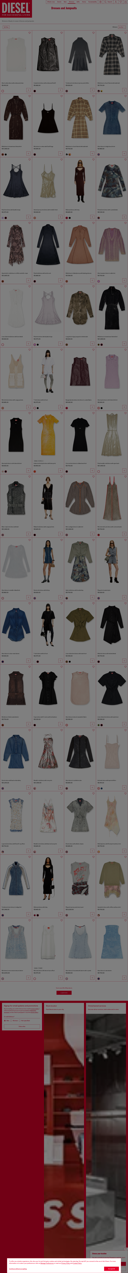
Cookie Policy (77, 1263)
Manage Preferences (47, 1263)
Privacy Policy (65, 1263)
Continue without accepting (18, 1269)
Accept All (111, 1269)
